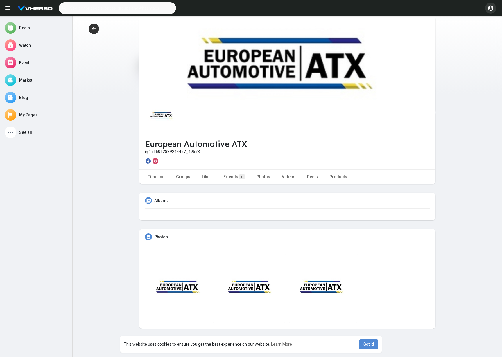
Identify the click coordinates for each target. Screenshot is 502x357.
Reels (312, 176)
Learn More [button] (281, 344)
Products (338, 176)
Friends (233, 176)
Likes (207, 176)
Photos (263, 176)
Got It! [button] (368, 344)
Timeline (156, 176)
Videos (288, 176)
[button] (117, 8)
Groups (183, 176)
